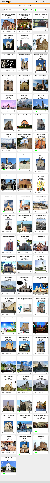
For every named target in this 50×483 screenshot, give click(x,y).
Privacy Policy (29, 482)
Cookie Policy (33, 482)
